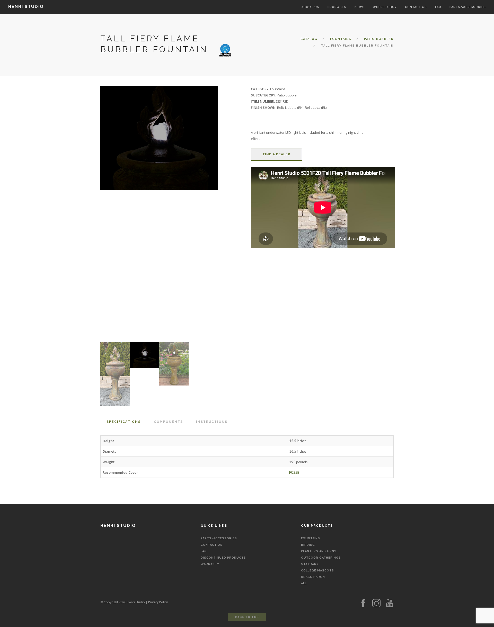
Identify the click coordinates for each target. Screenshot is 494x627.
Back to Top (247, 617)
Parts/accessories (467, 7)
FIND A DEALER (276, 154)
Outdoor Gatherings (321, 557)
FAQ (438, 7)
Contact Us (212, 545)
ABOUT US (310, 7)
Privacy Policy (158, 602)
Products (337, 7)
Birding (308, 545)
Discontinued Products (223, 557)
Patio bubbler (379, 39)
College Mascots (317, 570)
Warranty (210, 564)
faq (204, 551)
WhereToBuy (385, 7)
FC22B (294, 472)
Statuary (310, 564)
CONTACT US (416, 7)
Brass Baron (313, 577)
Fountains (340, 39)
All (304, 583)
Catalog (309, 39)
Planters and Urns (319, 551)
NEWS (360, 7)
